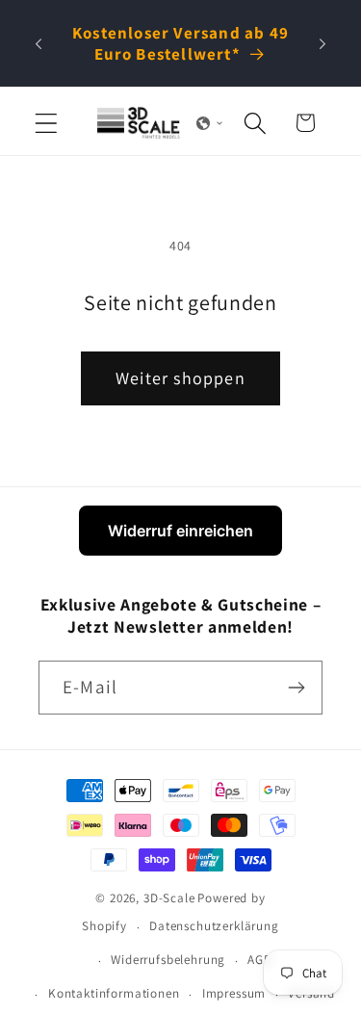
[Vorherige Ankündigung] (38, 43)
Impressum (234, 993)
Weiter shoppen (180, 378)
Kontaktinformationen (114, 993)
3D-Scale (169, 898)
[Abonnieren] (296, 688)
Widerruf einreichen (180, 530)
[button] (46, 122)
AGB (259, 959)
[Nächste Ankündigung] (322, 43)
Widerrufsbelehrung (168, 959)
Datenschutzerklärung (214, 926)
